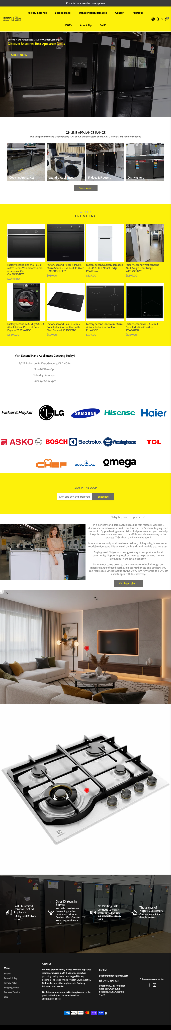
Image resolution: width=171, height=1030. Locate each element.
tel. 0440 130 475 (109, 980)
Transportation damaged (93, 12)
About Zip (86, 25)
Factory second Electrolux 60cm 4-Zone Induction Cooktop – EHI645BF (104, 327)
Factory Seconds (37, 12)
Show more (85, 188)
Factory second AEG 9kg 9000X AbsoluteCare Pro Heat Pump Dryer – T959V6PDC (25, 327)
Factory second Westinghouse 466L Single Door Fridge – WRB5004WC (142, 268)
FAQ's (68, 25)
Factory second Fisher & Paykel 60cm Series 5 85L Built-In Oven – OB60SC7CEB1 (65, 268)
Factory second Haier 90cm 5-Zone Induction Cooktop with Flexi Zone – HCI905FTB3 (64, 327)
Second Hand (62, 12)
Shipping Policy (11, 987)
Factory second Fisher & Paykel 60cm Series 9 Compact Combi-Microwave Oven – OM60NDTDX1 (25, 269)
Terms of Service (12, 992)
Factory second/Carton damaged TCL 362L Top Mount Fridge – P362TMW (104, 268)
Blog (6, 997)
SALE (103, 25)
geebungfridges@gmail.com (113, 975)
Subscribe (103, 496)
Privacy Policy (10, 983)
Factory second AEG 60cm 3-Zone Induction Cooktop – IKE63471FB (142, 327)
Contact (119, 12)
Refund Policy (10, 978)
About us (138, 12)
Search (7, 973)
